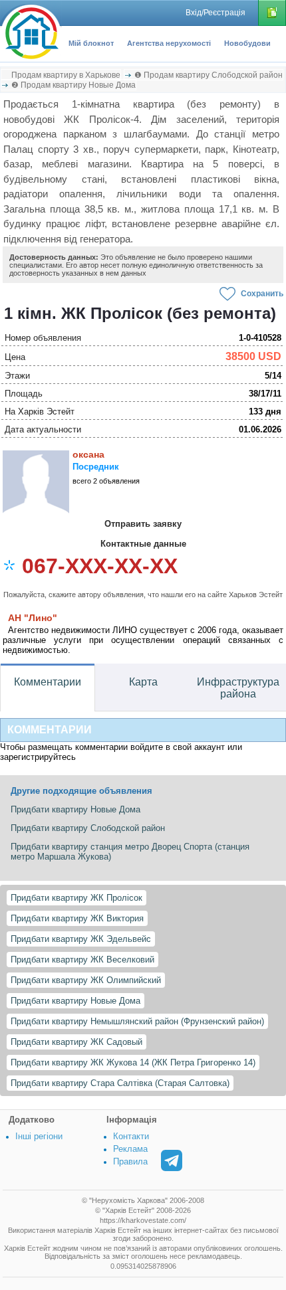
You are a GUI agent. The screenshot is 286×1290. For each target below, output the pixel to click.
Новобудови (247, 43)
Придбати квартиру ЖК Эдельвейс (81, 939)
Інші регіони (39, 1136)
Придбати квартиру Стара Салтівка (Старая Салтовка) (120, 1083)
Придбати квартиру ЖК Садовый (76, 1042)
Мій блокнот (91, 43)
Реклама (130, 1149)
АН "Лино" (32, 617)
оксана (88, 454)
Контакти (131, 1136)
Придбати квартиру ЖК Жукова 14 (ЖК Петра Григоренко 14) (133, 1062)
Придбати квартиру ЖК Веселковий (82, 960)
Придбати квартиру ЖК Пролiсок (76, 898)
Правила (130, 1161)
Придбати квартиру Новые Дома (75, 1001)
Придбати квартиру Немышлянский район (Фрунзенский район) (137, 1021)
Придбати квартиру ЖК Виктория (77, 918)
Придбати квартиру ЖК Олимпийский (86, 980)
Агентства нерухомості (169, 43)
